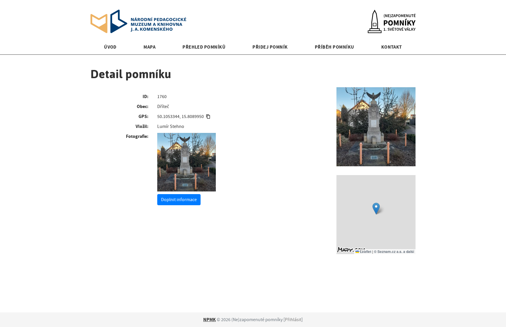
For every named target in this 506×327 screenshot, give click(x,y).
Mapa (149, 47)
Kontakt (391, 47)
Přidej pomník (270, 47)
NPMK (209, 319)
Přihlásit (293, 320)
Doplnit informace (179, 200)
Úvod (110, 47)
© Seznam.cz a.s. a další (394, 251)
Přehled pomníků (203, 47)
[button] (376, 209)
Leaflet (365, 251)
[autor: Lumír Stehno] (186, 162)
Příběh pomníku (334, 47)
